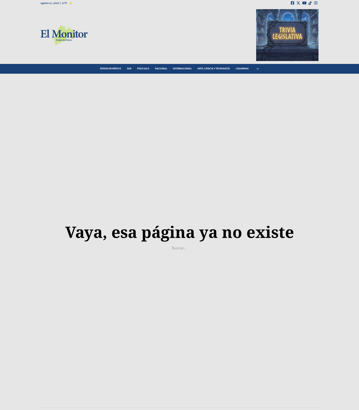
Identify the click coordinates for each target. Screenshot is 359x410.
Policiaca (143, 68)
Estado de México (110, 68)
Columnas (242, 68)
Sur (129, 68)
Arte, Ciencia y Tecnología (213, 68)
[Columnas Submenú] (257, 69)
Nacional (161, 68)
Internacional (182, 68)
